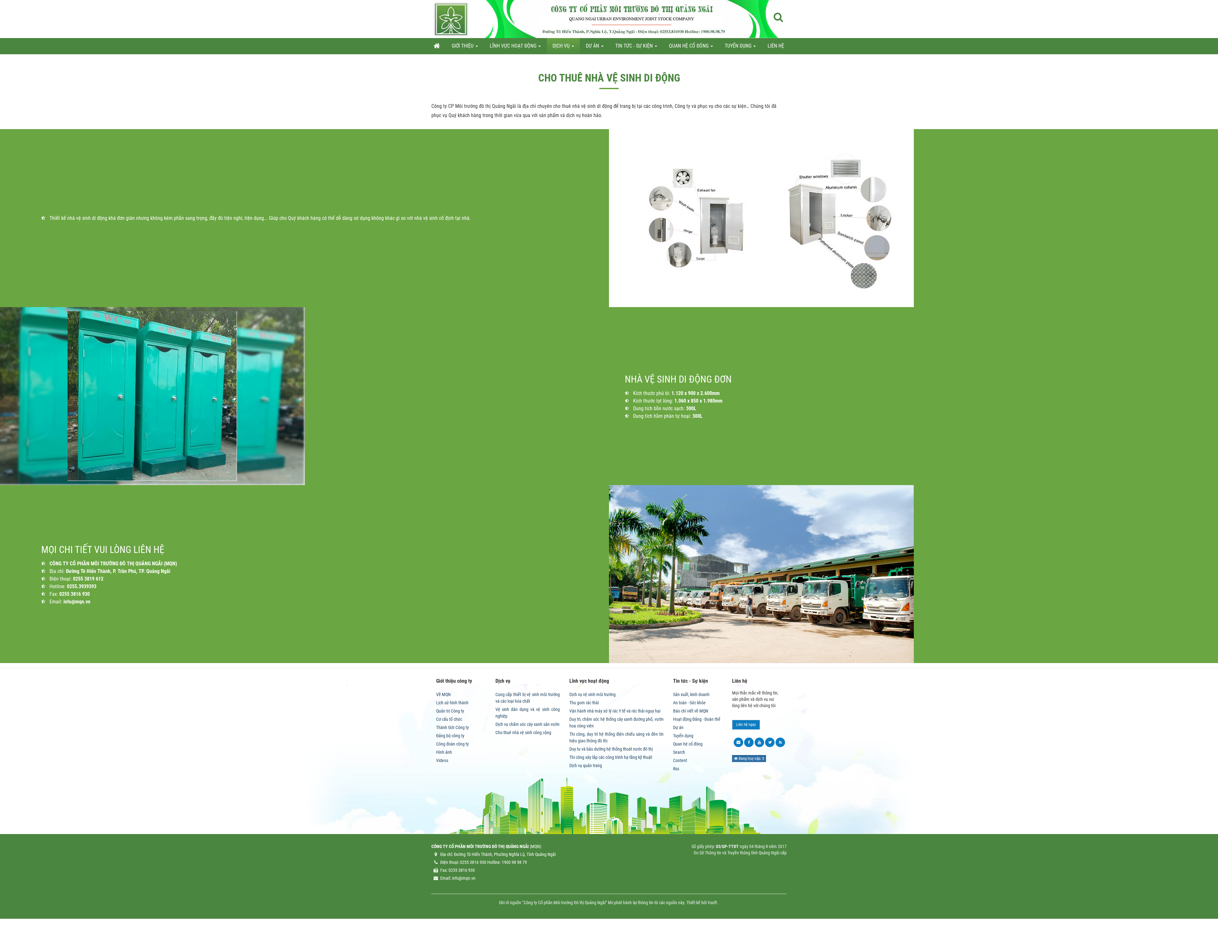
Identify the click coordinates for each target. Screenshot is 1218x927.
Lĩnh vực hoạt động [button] (514, 46)
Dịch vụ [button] (562, 46)
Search (679, 752)
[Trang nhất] (437, 46)
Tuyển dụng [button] (739, 46)
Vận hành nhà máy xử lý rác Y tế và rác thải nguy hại (614, 710)
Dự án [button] (593, 46)
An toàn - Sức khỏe (689, 702)
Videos (442, 760)
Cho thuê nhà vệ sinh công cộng (523, 732)
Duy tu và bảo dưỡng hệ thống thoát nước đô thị (611, 749)
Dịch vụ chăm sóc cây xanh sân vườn (527, 724)
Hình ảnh (444, 752)
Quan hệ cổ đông (688, 743)
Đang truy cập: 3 (751, 758)
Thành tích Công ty (452, 727)
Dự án (678, 727)
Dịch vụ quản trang (585, 765)
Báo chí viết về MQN (690, 710)
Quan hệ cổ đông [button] (689, 46)
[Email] (738, 742)
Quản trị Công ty (450, 710)
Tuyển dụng (683, 735)
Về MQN (443, 694)
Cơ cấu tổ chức (449, 719)
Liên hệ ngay (746, 724)
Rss (676, 768)
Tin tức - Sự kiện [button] (634, 46)
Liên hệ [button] (776, 46)
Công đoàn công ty (452, 743)
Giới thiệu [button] (463, 46)
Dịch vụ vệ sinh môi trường (592, 694)
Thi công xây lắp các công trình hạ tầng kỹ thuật (610, 757)
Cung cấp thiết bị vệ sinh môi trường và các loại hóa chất (527, 698)
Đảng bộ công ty (450, 735)
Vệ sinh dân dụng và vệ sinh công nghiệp (527, 713)
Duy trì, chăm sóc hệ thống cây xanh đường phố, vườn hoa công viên (616, 722)
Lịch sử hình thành (452, 702)
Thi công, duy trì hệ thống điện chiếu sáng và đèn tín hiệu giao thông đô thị (616, 737)
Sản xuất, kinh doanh (691, 694)
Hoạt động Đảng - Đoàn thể (696, 719)
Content (680, 760)
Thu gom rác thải (584, 702)
